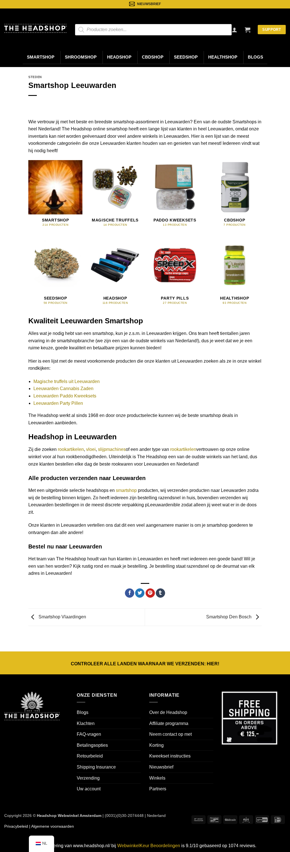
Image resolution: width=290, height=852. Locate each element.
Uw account (89, 788)
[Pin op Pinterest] (150, 593)
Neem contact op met (170, 734)
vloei (91, 449)
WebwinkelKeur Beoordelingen (148, 845)
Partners (157, 788)
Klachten (86, 723)
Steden (35, 77)
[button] (247, 29)
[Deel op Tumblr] (160, 593)
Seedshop (186, 57)
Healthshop (222, 57)
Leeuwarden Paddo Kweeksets (64, 395)
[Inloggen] (234, 29)
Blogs (255, 57)
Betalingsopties (92, 745)
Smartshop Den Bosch (229, 616)
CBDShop (152, 57)
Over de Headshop (168, 712)
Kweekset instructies (170, 756)
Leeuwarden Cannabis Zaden (63, 388)
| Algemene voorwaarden (51, 826)
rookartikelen (71, 449)
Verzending (88, 778)
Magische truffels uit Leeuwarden (66, 381)
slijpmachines (112, 449)
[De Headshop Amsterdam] (35, 28)
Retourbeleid (90, 756)
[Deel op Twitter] (139, 593)
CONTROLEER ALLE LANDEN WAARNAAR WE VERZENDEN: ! (145, 663)
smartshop (126, 490)
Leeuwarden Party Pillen (58, 403)
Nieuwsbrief (161, 767)
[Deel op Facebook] (129, 593)
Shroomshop (81, 57)
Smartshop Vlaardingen (61, 616)
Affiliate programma (168, 723)
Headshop (119, 57)
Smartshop (40, 57)
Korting (156, 745)
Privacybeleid (16, 826)
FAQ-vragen (89, 734)
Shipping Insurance (96, 767)
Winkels (157, 778)
